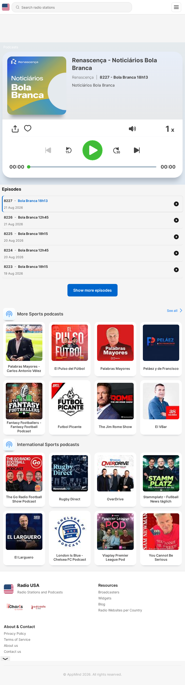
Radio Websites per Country (120, 610)
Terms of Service (17, 639)
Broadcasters (108, 592)
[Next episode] (136, 150)
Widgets (104, 598)
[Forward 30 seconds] (116, 150)
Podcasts (10, 47)
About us (11, 645)
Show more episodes (92, 290)
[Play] (92, 150)
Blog (101, 604)
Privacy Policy (15, 633)
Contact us (12, 651)
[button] (132, 128)
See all (172, 310)
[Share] (15, 129)
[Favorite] (27, 129)
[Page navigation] (176, 7)
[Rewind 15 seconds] (68, 150)
